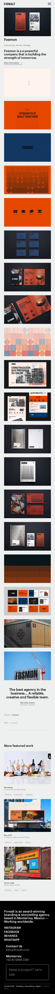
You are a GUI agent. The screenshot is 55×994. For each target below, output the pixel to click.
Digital (16, 890)
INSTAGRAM (12, 927)
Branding (8, 794)
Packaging (28, 794)
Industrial (14, 723)
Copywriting (18, 794)
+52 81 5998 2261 (17, 959)
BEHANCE (11, 935)
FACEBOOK (11, 932)
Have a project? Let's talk (25, 972)
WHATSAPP (11, 939)
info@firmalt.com (17, 949)
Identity (28, 842)
